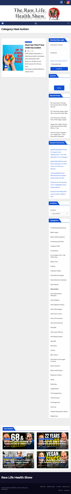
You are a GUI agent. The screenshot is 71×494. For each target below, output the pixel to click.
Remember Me (56, 64)
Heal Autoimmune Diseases (56, 294)
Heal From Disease (56, 318)
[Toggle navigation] (36, 23)
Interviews (53, 345)
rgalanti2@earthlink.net (57, 149)
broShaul (53, 182)
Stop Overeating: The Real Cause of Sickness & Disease (58, 166)
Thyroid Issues (55, 398)
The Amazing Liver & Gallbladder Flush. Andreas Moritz (58, 185)
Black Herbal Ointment (57, 237)
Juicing (52, 350)
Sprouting (53, 384)
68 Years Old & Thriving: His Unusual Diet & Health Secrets (58, 105)
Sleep (52, 379)
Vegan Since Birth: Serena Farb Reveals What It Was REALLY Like (58, 126)
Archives (53, 210)
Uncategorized (55, 402)
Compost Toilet (55, 246)
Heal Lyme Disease (56, 332)
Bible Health (54, 232)
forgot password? (62, 60)
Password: (53, 53)
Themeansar (4, 489)
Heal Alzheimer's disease (58, 280)
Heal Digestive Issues (57, 304)
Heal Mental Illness (56, 336)
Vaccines (53, 407)
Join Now (58, 486)
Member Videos (51, 486)
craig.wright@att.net (56, 173)
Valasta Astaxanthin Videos (59, 411)
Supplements (54, 388)
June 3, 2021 (30, 51)
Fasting (52, 266)
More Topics (54, 355)
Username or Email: (56, 45)
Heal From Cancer (56, 314)
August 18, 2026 (10, 465)
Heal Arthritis (54, 284)
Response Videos (56, 375)
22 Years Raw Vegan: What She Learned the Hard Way (52, 442)
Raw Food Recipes (56, 370)
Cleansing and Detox (57, 241)
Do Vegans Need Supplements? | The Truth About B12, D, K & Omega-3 (59, 154)
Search (53, 76)
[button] (68, 23)
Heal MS (53, 341)
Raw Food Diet (55, 366)
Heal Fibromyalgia (56, 309)
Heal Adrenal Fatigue (57, 275)
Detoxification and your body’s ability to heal (58, 194)
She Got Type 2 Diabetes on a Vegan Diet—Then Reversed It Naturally (58, 134)
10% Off (60, 490)
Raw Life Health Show (6, 13)
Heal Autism (54, 289)
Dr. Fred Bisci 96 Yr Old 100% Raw (57, 256)
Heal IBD (53, 327)
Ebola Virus (54, 261)
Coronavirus (54, 250)
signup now (53, 60)
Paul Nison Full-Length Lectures (57, 360)
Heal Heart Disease (56, 323)
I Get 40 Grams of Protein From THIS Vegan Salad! (17, 461)
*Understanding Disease (58, 228)
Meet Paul (42, 486)
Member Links (66, 486)
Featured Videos (55, 271)
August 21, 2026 (44, 446)
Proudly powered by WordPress (9, 487)
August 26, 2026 (10, 446)
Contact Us (67, 490)
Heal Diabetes (55, 300)
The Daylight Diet (55, 393)
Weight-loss (54, 416)
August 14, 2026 (44, 465)
